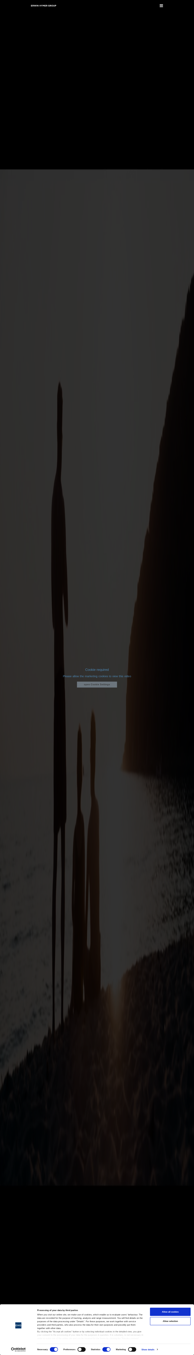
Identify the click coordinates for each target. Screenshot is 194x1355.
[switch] (82, 1349)
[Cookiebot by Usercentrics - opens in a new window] (18, 1349)
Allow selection (170, 1321)
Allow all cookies (170, 1312)
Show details (147, 1349)
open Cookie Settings (97, 684)
